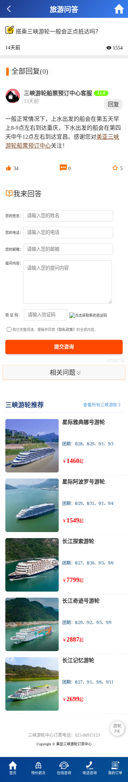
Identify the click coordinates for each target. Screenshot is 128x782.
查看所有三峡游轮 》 (103, 405)
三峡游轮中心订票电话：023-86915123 (64, 735)
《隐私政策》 (65, 330)
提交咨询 (64, 346)
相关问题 (66, 372)
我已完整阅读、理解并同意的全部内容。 (55, 330)
